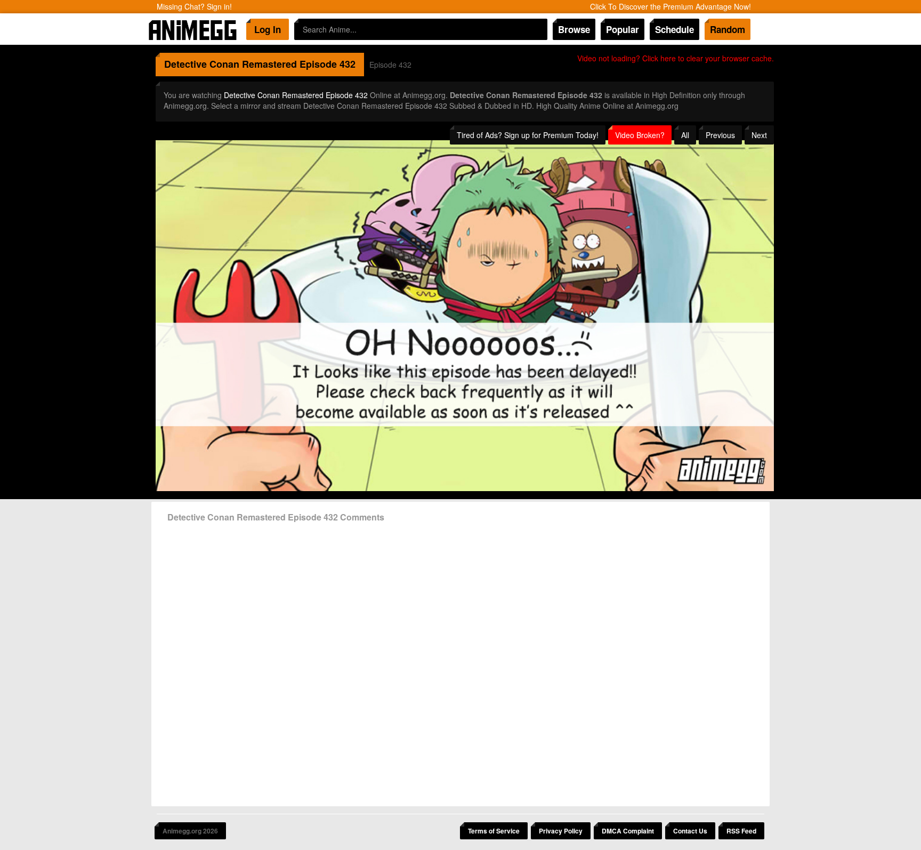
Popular (622, 29)
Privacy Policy (561, 831)
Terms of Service (494, 831)
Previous (720, 135)
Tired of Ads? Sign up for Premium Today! (528, 135)
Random (727, 29)
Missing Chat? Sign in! (194, 6)
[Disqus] (460, 660)
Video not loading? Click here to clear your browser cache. (675, 58)
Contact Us (690, 831)
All (685, 135)
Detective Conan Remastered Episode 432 (296, 95)
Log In (267, 29)
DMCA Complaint (628, 831)
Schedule (674, 29)
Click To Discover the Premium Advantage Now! (670, 6)
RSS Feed (741, 831)
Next (759, 135)
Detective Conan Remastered (230, 64)
